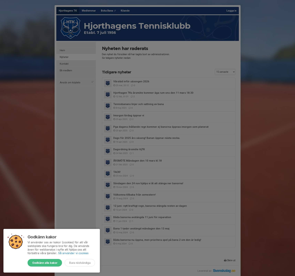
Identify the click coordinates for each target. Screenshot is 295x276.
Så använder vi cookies (73, 253)
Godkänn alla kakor (44, 262)
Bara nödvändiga (79, 262)
